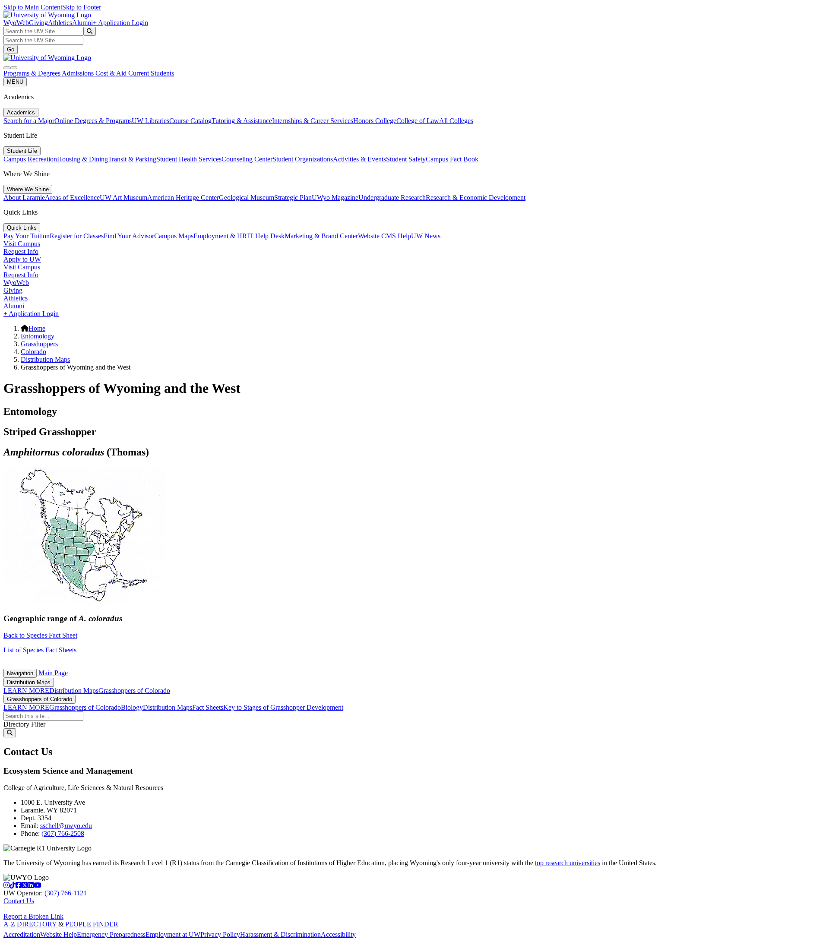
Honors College (374, 120)
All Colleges (456, 120)
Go (10, 49)
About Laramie (24, 197)
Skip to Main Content (32, 7)
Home (36, 328)
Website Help (58, 934)
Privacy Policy (220, 934)
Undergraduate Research (392, 197)
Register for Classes (77, 236)
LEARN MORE (26, 690)
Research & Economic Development (475, 197)
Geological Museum (246, 197)
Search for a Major (28, 120)
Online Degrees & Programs (93, 120)
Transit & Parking (132, 159)
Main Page (52, 672)
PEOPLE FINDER (91, 924)
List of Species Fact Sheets (39, 650)
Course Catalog (190, 120)
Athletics (60, 22)
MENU (15, 82)
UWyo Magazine (335, 197)
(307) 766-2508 (62, 833)
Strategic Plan (293, 197)
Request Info (20, 251)
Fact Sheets (207, 707)
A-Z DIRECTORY (30, 924)
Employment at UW (173, 934)
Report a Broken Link (33, 916)
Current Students (151, 73)
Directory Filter (24, 724)
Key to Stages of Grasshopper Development (283, 707)
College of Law (417, 120)
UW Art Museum (123, 197)
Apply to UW (22, 259)
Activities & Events (359, 159)
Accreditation (21, 934)
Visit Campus (21, 243)
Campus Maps (173, 236)
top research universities (567, 862)
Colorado (33, 351)
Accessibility (338, 934)
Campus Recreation (30, 159)
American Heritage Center (183, 197)
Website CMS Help (384, 236)
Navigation (20, 673)
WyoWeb (16, 22)
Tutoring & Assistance (242, 120)
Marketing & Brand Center (321, 236)
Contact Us (18, 900)
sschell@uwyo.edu (66, 825)
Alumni (82, 22)
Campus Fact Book (452, 159)
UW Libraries (150, 120)
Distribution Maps (45, 359)
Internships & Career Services (312, 120)
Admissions (78, 73)
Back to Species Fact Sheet (40, 635)
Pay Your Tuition (26, 236)
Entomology (37, 336)
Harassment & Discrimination (280, 934)
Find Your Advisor (129, 236)
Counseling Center (246, 159)
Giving (38, 22)
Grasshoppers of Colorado (134, 690)
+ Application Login (120, 22)
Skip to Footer (81, 7)
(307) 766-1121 (65, 893)
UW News (425, 236)
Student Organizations (302, 159)
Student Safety (406, 159)
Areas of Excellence (72, 197)
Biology (132, 707)
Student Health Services (188, 159)
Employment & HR (220, 236)
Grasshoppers (39, 344)
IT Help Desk (266, 236)
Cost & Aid (111, 73)
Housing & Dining (82, 159)
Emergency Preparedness (111, 934)
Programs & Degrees (32, 73)
